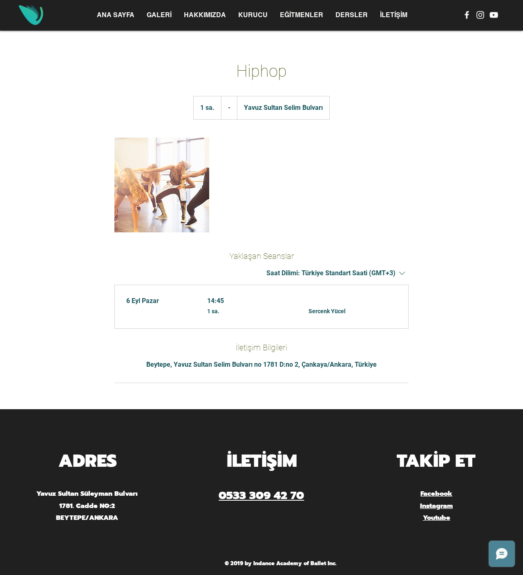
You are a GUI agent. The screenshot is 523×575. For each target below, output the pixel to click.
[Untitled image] (161, 185)
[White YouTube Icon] (494, 15)
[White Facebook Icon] (467, 15)
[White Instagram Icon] (480, 15)
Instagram (436, 506)
